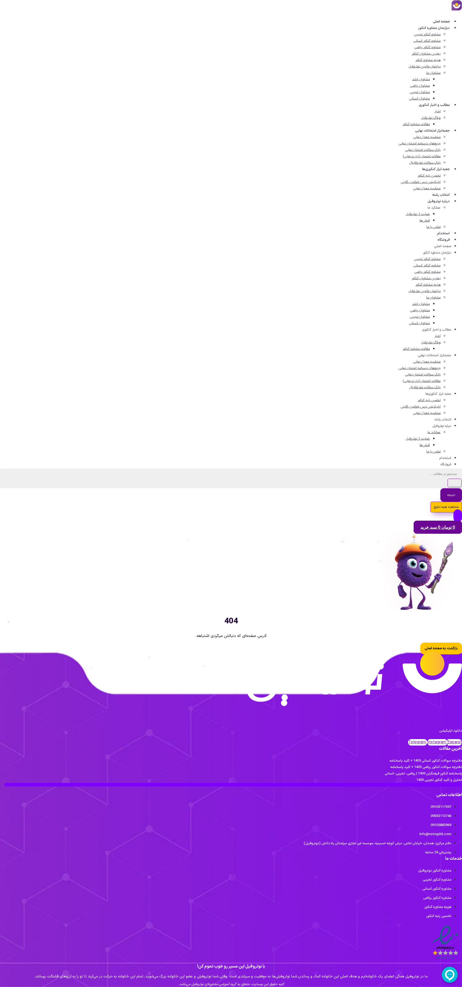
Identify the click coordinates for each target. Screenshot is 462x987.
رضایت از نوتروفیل (418, 214)
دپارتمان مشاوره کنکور (434, 28)
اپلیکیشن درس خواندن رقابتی (421, 182)
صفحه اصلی (441, 21)
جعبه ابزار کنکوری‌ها (436, 169)
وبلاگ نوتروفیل (431, 118)
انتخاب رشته (441, 195)
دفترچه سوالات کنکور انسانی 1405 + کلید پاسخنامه (426, 760)
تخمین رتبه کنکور (429, 175)
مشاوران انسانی (419, 98)
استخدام (443, 233)
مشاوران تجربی (420, 92)
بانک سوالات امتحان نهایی (423, 150)
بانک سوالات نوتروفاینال (425, 163)
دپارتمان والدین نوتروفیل (425, 66)
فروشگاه (444, 240)
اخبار (437, 111)
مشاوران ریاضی (420, 86)
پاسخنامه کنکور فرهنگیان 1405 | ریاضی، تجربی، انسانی (423, 773)
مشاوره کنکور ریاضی (427, 47)
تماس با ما (433, 227)
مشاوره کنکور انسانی (427, 41)
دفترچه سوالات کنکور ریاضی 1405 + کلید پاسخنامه (426, 767)
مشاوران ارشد (421, 79)
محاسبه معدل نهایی (427, 137)
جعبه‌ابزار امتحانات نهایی (432, 130)
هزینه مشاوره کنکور (428, 60)
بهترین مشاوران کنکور (426, 53)
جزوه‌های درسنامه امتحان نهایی (420, 143)
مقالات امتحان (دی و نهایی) (422, 156)
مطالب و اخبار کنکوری (434, 105)
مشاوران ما (433, 73)
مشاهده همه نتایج (446, 507)
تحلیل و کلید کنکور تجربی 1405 (439, 780)
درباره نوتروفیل (439, 201)
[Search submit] (454, 483)
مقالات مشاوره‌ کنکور (416, 124)
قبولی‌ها (424, 220)
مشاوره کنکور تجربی (427, 34)
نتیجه (451, 495)
